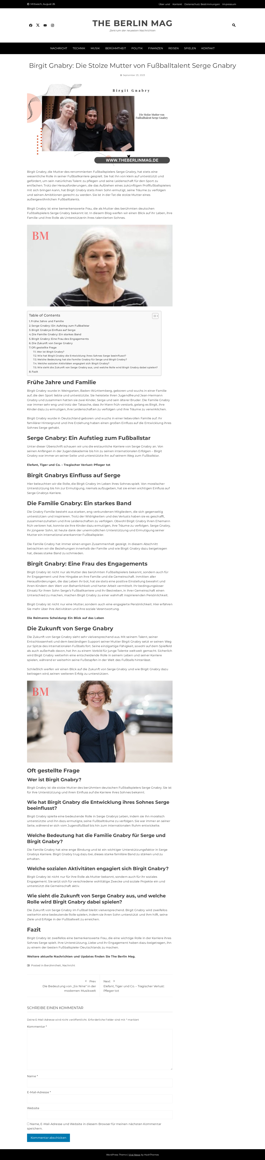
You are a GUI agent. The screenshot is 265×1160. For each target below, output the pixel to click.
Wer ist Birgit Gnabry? (50, 351)
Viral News (134, 1154)
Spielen (190, 48)
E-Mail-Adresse (39, 1092)
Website (33, 1108)
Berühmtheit (115, 48)
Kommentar (37, 1026)
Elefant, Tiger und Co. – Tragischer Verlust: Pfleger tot (134, 986)
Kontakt (177, 4)
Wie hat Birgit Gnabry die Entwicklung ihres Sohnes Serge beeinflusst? (81, 355)
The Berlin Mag (132, 23)
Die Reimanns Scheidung (46, 618)
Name (32, 1076)
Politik (137, 48)
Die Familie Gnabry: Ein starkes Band (56, 334)
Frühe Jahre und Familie (47, 321)
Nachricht (58, 48)
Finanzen (155, 48)
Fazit (35, 371)
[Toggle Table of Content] (153, 316)
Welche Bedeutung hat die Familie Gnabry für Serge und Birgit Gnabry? (82, 359)
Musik (95, 48)
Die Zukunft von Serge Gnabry (52, 343)
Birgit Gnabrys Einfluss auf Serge (54, 330)
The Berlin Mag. (123, 956)
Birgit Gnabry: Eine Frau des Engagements (60, 338)
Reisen (173, 48)
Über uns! (164, 4)
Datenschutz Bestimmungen (202, 4)
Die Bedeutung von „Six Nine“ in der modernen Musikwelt (69, 986)
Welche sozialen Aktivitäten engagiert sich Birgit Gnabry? (73, 363)
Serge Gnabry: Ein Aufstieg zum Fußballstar (60, 325)
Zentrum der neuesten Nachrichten (132, 30)
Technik (79, 48)
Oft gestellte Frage (44, 347)
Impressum (229, 4)
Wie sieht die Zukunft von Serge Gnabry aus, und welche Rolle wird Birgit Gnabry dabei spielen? (97, 367)
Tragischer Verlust (78, 465)
